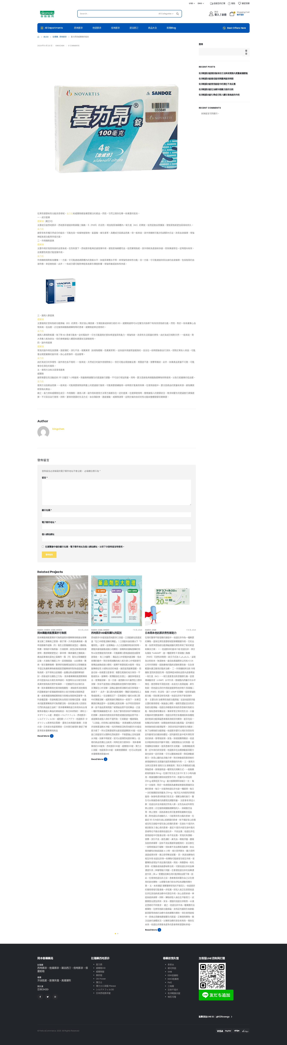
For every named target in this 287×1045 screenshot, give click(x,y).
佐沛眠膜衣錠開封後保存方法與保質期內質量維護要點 (223, 73)
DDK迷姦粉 (173, 975)
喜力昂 (70, 213)
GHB (170, 971)
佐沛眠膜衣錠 (174, 993)
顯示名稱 (47, 510)
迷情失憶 (54, 980)
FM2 (170, 982)
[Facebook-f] (40, 997)
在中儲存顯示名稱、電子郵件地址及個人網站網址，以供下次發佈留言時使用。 (85, 546)
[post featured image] (62, 600)
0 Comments (73, 45)
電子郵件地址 (49, 522)
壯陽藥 (53, 630)
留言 (45, 477)
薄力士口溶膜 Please (106, 985)
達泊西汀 (134, 27)
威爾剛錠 (100, 971)
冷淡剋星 (42, 980)
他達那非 (97, 27)
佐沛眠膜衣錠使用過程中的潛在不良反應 (217, 83)
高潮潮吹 (66, 980)
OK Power (101, 978)
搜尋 (201, 44)
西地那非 (78, 27)
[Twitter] (48, 997)
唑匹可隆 (172, 996)
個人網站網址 (48, 534)
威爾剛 (40, 221)
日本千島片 (173, 989)
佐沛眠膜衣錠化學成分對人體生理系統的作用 (219, 94)
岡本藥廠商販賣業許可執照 (51, 633)
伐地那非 (115, 27)
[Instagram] (55, 997)
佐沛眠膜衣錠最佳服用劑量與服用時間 (216, 78)
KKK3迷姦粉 (173, 978)
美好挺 (99, 975)
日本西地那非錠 (103, 993)
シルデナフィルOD (105, 989)
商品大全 (152, 27)
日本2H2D (43, 989)
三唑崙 (171, 986)
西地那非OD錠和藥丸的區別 (106, 633)
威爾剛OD (101, 968)
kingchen (60, 45)
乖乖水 (171, 964)
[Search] (178, 13)
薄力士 (99, 982)
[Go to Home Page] (38, 37)
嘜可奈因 (172, 968)
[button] (115, 933)
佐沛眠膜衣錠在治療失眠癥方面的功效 (216, 89)
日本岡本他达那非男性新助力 (160, 633)
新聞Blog (171, 27)
